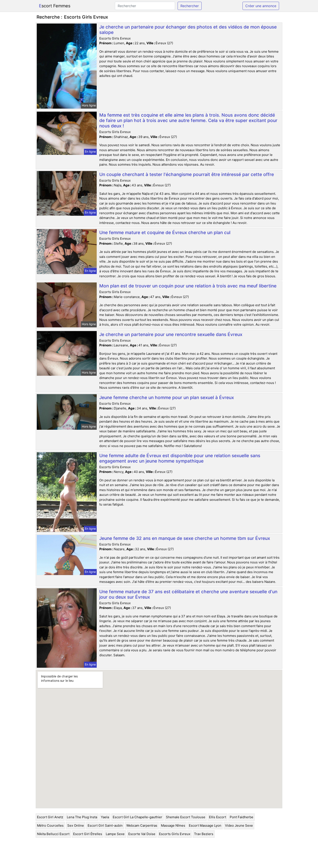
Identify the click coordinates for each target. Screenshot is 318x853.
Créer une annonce (260, 6)
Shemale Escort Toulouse (185, 817)
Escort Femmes (54, 5)
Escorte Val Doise (141, 834)
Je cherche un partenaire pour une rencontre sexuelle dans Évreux (170, 334)
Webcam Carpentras (141, 825)
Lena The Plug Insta (82, 817)
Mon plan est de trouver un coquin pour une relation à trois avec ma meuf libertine (187, 286)
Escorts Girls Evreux (174, 834)
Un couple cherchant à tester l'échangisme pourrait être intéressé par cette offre (186, 174)
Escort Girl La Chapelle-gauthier (137, 817)
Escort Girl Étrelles (87, 834)
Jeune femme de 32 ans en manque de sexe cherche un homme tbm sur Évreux (184, 538)
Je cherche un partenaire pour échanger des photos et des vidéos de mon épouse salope (188, 29)
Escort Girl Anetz (50, 817)
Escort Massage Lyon (205, 825)
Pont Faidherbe (241, 817)
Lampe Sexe (115, 834)
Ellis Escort (217, 817)
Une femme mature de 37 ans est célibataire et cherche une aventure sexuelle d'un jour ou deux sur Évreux (188, 594)
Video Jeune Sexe (239, 825)
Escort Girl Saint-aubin (105, 825)
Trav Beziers (203, 834)
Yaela (105, 817)
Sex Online (75, 825)
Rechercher (189, 6)
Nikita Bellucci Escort (53, 834)
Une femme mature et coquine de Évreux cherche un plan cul (164, 232)
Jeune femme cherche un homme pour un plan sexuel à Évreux (166, 397)
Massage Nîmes (173, 825)
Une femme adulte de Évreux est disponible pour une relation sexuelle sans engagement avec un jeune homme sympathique (179, 458)
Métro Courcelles (50, 825)
